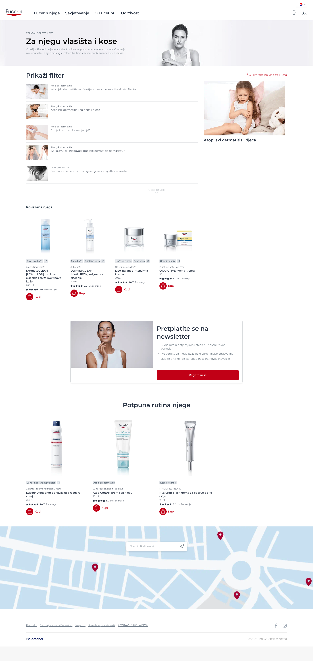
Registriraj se (197, 375)
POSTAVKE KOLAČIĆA (133, 625)
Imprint (80, 625)
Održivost (130, 13)
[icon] (182, 546)
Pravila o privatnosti (101, 625)
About (252, 639)
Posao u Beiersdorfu (273, 639)
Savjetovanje (77, 13)
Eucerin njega (47, 13)
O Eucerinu (105, 13)
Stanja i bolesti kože (39, 33)
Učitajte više (156, 189)
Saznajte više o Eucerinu (56, 625)
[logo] (15, 13)
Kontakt (31, 625)
